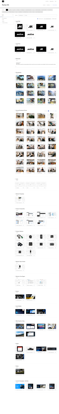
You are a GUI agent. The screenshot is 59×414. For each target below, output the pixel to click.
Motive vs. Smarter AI (29, 285)
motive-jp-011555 (18, 157)
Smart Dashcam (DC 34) (19, 255)
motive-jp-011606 (18, 119)
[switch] (40, 18)
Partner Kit (2, 16)
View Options (54, 18)
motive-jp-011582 (51, 134)
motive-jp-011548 (51, 157)
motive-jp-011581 (18, 142)
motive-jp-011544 (18, 165)
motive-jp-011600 (51, 119)
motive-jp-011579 (29, 142)
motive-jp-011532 (51, 165)
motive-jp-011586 (29, 134)
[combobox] (21, 15)
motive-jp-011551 (40, 157)
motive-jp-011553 (29, 157)
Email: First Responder (19, 352)
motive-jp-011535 (40, 165)
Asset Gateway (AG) (29, 255)
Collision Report (18, 285)
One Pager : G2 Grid (40, 285)
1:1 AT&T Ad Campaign (30, 389)
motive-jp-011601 (40, 119)
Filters (16, 15)
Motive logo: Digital (18, 37)
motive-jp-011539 (29, 165)
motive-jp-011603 (29, 119)
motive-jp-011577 (40, 142)
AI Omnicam (28, 240)
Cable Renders (18, 240)
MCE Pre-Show (40, 352)
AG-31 (38, 240)
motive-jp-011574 (51, 142)
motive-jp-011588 (18, 134)
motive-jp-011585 (40, 134)
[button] (51, 1)
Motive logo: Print (18, 52)
